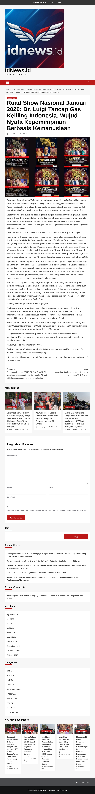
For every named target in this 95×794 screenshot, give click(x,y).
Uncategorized (11, 98)
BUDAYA (10, 675)
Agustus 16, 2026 (77, 429)
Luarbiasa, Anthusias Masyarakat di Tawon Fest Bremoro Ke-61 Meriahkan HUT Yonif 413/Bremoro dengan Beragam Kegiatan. (47, 566)
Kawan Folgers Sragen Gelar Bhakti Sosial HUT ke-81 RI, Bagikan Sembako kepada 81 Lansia (47, 418)
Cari (7, 528)
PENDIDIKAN (12, 698)
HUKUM (10, 680)
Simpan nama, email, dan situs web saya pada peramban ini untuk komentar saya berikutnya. (47, 510)
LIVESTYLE (11, 685)
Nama (10, 487)
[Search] (88, 82)
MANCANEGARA (14, 689)
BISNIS (9, 671)
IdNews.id (18, 70)
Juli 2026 (10, 619)
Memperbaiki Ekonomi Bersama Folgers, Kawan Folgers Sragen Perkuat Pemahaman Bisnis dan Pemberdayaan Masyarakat (44, 578)
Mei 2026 (10, 628)
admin (11, 134)
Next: (71, 372)
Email (51, 487)
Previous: (27, 373)
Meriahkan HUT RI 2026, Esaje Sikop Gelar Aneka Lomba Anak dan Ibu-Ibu (36, 573)
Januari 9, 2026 (20, 134)
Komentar (12, 456)
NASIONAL (11, 694)
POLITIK (10, 703)
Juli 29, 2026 (81, 766)
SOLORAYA (11, 708)
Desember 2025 (13, 646)
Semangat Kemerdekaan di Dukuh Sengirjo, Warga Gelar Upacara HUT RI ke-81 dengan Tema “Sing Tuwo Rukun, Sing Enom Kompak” (46, 555)
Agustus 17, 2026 (19, 429)
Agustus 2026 (12, 615)
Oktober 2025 (12, 655)
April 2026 (11, 633)
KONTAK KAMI (55, 3)
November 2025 (13, 651)
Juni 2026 (10, 624)
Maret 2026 (11, 637)
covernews (51, 790)
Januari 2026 (12, 642)
